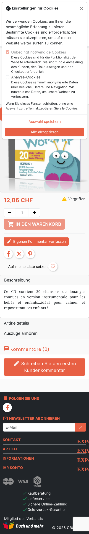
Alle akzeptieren (44, 132)
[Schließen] (81, 8)
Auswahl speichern (45, 121)
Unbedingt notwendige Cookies (38, 52)
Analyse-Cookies (25, 77)
